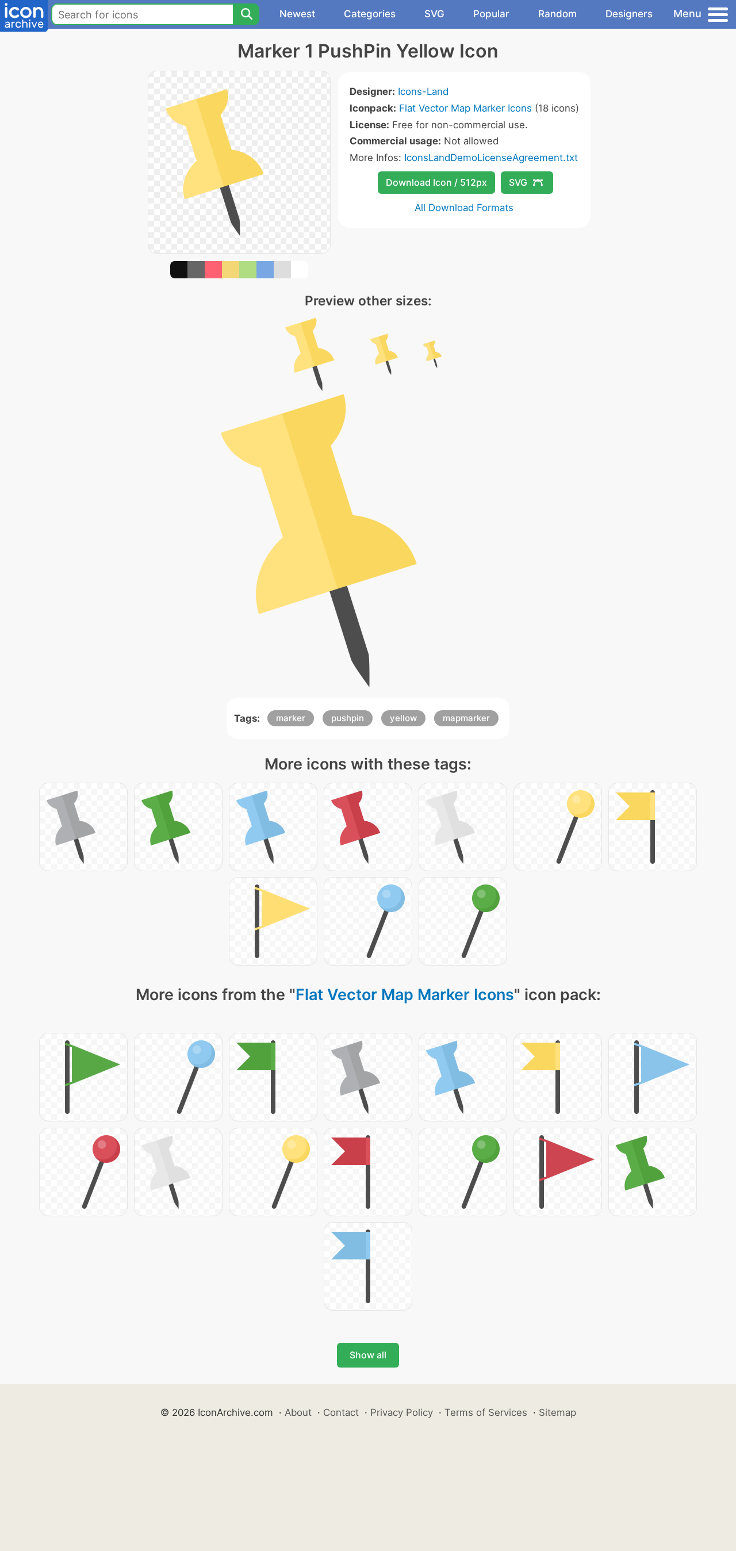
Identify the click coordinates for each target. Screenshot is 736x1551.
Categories (370, 14)
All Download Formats (464, 207)
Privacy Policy (401, 1412)
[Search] (246, 14)
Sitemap (557, 1412)
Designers (629, 14)
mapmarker (466, 718)
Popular (491, 14)
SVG (434, 14)
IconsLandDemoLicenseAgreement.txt (491, 157)
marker (290, 718)
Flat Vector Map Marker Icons (465, 108)
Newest (297, 14)
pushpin (347, 718)
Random (557, 14)
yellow (403, 718)
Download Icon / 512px (436, 182)
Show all (368, 1355)
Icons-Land (423, 91)
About (298, 1412)
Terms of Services (485, 1412)
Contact (341, 1412)
